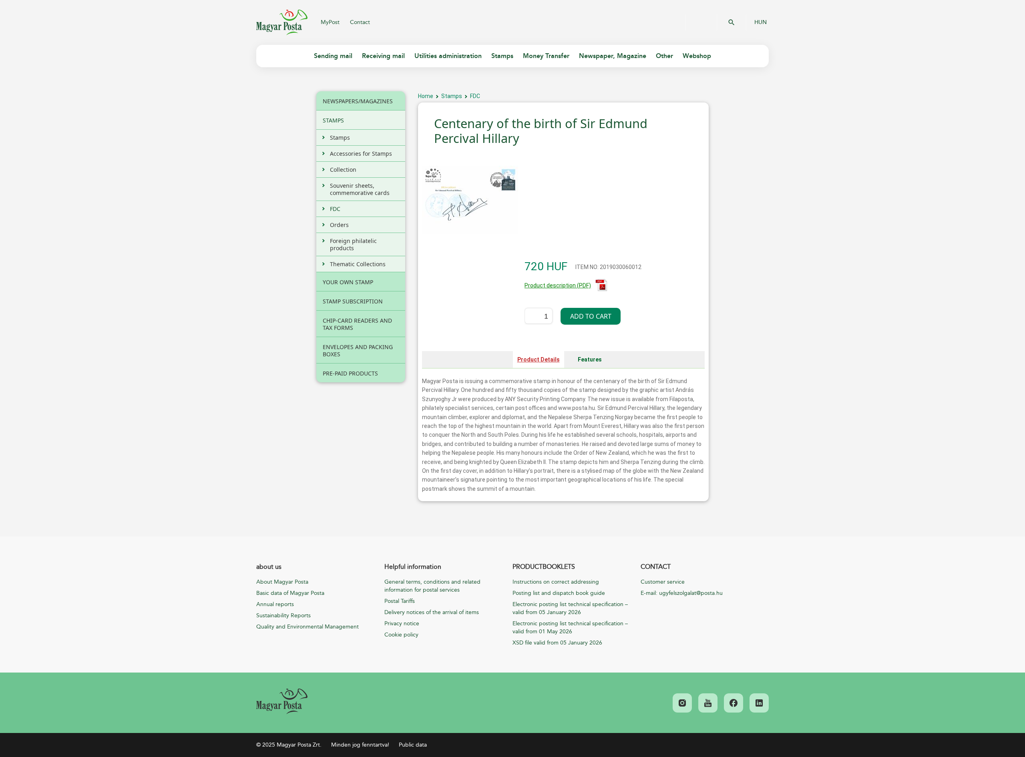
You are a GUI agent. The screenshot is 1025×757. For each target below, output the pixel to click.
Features (590, 359)
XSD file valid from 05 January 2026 (557, 642)
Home (425, 96)
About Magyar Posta (282, 581)
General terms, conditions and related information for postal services (432, 585)
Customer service (663, 581)
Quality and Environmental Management (307, 626)
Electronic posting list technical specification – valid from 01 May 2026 (570, 627)
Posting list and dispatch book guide (558, 593)
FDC (475, 96)
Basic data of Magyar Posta (290, 593)
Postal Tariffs (399, 601)
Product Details (538, 359)
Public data (413, 744)
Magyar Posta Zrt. (282, 22)
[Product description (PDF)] (601, 289)
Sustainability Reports (283, 615)
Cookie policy (401, 634)
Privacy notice (401, 623)
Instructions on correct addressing (555, 581)
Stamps (451, 96)
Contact (360, 22)
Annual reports (275, 604)
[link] (282, 701)
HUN (760, 22)
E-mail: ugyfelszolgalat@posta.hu (682, 593)
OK (731, 22)
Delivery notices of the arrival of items (431, 612)
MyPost (330, 22)
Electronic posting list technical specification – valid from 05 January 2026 (570, 608)
